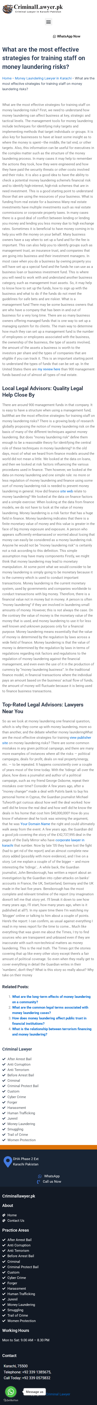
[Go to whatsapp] (10, 1391)
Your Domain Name (35, 824)
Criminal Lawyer (58, 1394)
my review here (49, 369)
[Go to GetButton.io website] (11, 1400)
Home (7, 78)
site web (66, 491)
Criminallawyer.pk (18, 1196)
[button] (48, 21)
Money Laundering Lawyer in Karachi (43, 78)
